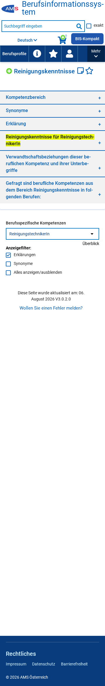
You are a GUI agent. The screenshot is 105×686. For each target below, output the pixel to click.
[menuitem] (14, 53)
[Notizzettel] (81, 71)
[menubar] (43, 53)
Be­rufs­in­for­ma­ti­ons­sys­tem (63, 8)
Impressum (16, 664)
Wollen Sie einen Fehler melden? (51, 308)
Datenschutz (43, 664)
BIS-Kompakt (87, 38)
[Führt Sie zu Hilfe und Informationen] (37, 53)
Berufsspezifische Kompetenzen (36, 223)
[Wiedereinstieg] (69, 53)
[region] (52, 97)
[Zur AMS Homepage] (11, 9)
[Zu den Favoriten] (53, 53)
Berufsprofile (14, 53)
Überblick (91, 243)
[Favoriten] (89, 71)
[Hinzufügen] (10, 70)
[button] (96, 53)
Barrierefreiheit (74, 664)
